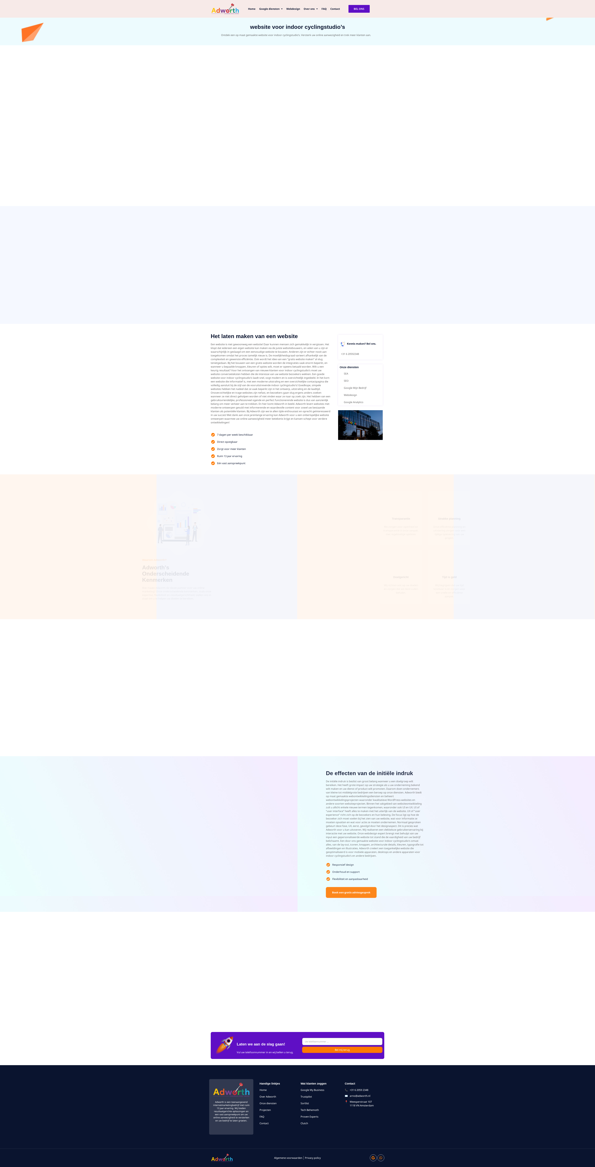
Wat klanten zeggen (313, 1083)
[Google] (373, 1157)
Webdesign (293, 9)
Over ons (309, 9)
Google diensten (269, 9)
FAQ (324, 9)
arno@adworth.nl (360, 1096)
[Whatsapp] (380, 1157)
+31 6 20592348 (350, 354)
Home (252, 9)
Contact (335, 9)
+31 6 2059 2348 (359, 1090)
